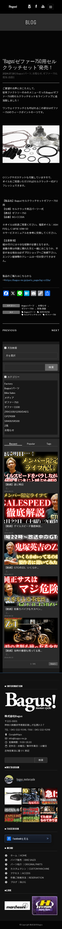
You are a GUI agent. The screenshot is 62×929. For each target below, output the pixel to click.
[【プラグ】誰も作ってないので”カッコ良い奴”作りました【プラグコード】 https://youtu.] (48, 813)
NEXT (55, 330)
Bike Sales (9, 393)
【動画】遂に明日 (14, 484)
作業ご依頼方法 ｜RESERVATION (26, 877)
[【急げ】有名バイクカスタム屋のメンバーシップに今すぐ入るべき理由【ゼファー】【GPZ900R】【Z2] (48, 796)
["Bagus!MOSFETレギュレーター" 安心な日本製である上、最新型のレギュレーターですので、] (13, 796)
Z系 (6, 425)
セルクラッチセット (32, 315)
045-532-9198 (18, 729)
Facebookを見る (20, 838)
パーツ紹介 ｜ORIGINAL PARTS (25, 864)
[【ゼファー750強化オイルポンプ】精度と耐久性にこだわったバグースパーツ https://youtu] (31, 813)
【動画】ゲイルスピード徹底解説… (23, 526)
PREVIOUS (10, 330)
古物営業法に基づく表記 (17, 750)
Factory (8, 383)
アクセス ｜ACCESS (19, 873)
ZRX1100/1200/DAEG (16, 411)
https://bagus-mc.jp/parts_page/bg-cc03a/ (28, 280)
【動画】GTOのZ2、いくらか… (21, 567)
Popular (31, 443)
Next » (53, 664)
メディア (9, 397)
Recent (13, 443)
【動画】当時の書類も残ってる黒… (23, 650)
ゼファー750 (50, 73)
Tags (48, 443)
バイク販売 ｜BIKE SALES (22, 860)
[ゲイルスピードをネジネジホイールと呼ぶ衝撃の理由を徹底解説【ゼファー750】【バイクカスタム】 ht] (13, 813)
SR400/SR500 (11, 421)
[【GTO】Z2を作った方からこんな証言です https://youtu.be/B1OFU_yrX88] (31, 796)
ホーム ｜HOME (17, 855)
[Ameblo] (29, 6)
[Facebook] (36, 6)
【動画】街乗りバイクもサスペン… (23, 609)
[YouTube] (43, 6)
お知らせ (37, 73)
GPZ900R (9, 416)
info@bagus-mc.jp (18, 738)
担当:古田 (8, 77)
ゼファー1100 (12, 407)
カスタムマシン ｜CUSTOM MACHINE (28, 868)
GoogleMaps (15, 734)
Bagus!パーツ (24, 73)
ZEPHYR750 (45, 312)
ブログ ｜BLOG (17, 882)
